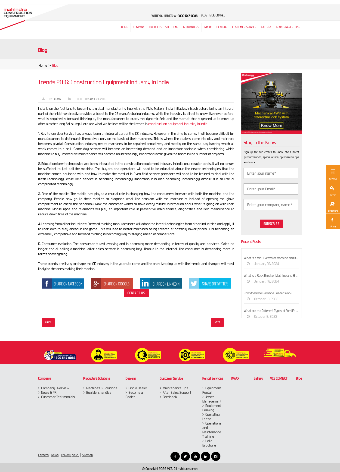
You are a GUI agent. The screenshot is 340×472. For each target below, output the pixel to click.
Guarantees (191, 27)
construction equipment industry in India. (178, 124)
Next (217, 322)
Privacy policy (70, 455)
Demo (333, 195)
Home (43, 65)
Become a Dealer (134, 394)
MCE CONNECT (278, 378)
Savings (333, 178)
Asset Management (212, 399)
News (55, 455)
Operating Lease (211, 416)
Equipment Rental (211, 390)
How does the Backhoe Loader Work (267, 293)
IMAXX (235, 378)
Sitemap (87, 455)
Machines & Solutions (101, 388)
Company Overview (55, 388)
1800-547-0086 (188, 16)
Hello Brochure (209, 443)
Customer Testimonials (58, 397)
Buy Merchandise (98, 392)
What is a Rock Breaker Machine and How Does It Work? (281, 276)
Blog (299, 378)
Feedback (170, 397)
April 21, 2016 (98, 99)
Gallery (258, 378)
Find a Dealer (138, 388)
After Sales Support (177, 392)
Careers (43, 455)
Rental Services (212, 378)
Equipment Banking (211, 407)
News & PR (48, 392)
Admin (57, 99)
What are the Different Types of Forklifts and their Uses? (281, 311)
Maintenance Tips (288, 27)
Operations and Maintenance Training (212, 430)
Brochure (333, 210)
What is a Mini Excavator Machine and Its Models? (276, 258)
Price (333, 226)
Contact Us (136, 293)
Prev (48, 322)
